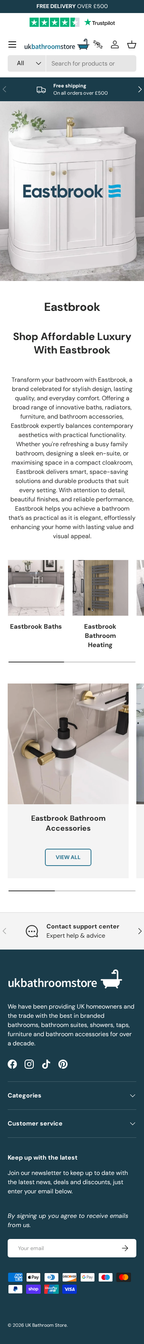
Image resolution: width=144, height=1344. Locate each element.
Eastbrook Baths (36, 626)
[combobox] (72, 63)
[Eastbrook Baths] (36, 588)
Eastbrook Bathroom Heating (100, 635)
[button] (131, 44)
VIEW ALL (68, 857)
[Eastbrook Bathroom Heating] (101, 588)
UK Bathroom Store (46, 1325)
